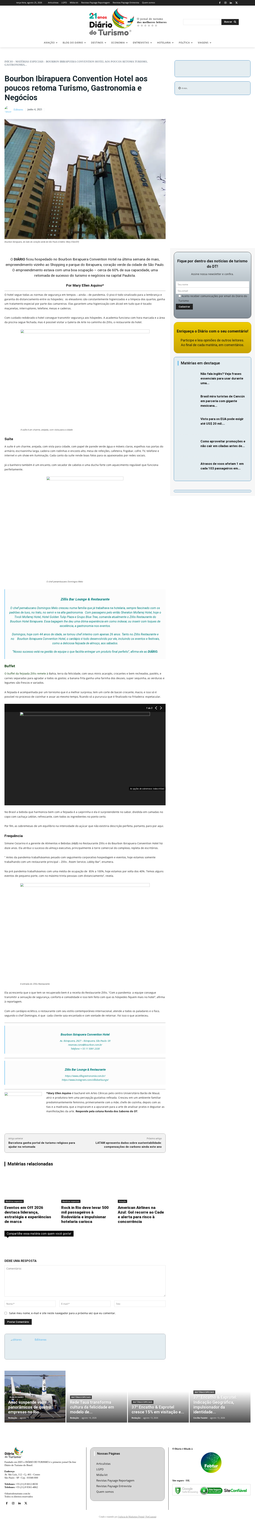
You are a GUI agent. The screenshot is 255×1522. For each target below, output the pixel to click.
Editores (18, 109)
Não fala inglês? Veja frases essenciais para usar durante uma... (221, 378)
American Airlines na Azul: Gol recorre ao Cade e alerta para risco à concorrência (141, 1214)
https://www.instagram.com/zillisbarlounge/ (85, 1079)
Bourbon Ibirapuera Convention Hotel (87, 259)
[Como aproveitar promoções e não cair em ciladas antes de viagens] (188, 446)
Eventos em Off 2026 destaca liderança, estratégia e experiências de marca (27, 1214)
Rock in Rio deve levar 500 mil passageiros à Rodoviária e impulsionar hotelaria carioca (85, 1214)
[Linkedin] (231, 3)
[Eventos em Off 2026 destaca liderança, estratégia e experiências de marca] (28, 1187)
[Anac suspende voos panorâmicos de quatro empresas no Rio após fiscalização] (35, 1397)
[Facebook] (219, 3)
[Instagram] (225, 3)
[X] (236, 3)
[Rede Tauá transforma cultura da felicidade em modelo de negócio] (96, 1397)
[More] (244, 68)
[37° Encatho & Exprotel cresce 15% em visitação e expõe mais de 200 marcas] (158, 1397)
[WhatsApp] (235, 68)
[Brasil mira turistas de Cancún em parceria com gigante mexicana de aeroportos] (188, 401)
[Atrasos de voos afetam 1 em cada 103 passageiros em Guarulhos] (188, 468)
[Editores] (8, 109)
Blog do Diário (17, 1397)
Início (8, 61)
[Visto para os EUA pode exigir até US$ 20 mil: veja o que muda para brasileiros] (188, 423)
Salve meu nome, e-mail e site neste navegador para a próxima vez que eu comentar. (62, 1313)
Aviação (122, 1201)
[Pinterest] (227, 68)
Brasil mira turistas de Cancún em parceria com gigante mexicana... (222, 401)
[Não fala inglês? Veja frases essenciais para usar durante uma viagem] (188, 378)
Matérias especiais (29, 61)
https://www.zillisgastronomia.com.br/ (85, 1076)
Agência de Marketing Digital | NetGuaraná (137, 1516)
